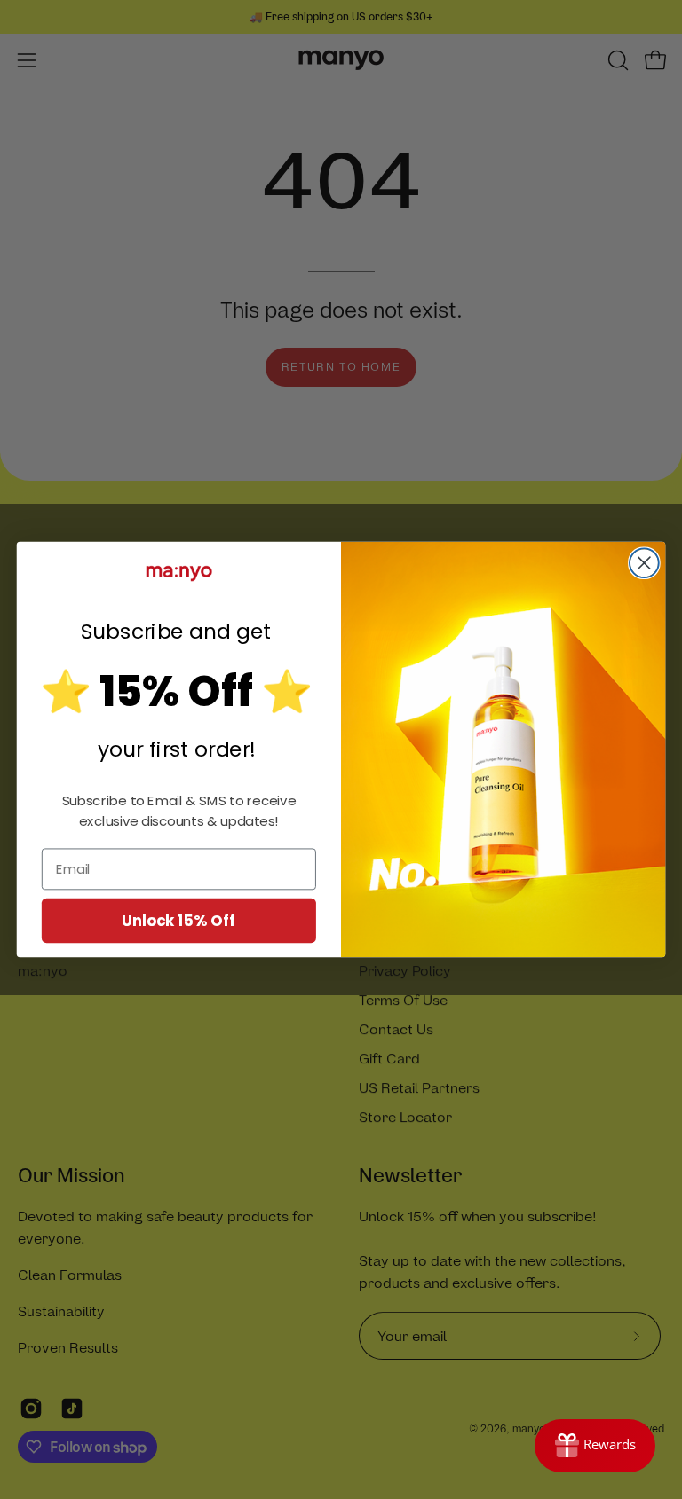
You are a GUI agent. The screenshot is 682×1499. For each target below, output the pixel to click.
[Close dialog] (644, 562)
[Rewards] (595, 1445)
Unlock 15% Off (179, 919)
